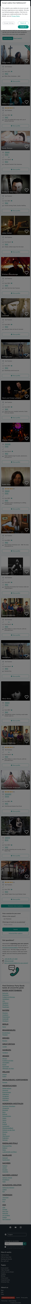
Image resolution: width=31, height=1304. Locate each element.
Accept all (23, 27)
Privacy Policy (16, 16)
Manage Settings (9, 23)
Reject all (23, 23)
